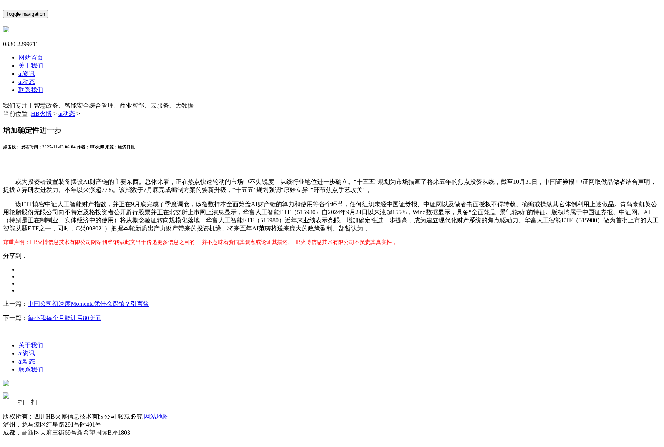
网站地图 (156, 416)
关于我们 (30, 65)
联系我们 (30, 90)
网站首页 (30, 57)
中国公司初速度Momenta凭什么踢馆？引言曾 (88, 303)
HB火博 (41, 113)
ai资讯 (26, 73)
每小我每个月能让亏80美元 (64, 318)
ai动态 (26, 81)
